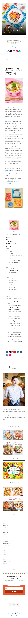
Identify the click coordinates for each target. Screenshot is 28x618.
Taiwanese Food (7, 561)
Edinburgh (5, 536)
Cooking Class (6, 530)
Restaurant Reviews (7, 557)
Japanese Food (6, 543)
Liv (4, 59)
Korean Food (6, 545)
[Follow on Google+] (12, 352)
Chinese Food (6, 525)
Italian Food (5, 541)
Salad (4, 32)
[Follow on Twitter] (10, 352)
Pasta (4, 552)
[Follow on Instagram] (14, 51)
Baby (4, 521)
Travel (4, 565)
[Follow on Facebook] (8, 51)
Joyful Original (14, 615)
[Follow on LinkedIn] (19, 51)
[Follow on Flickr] (10, 355)
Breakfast (5, 523)
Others (4, 550)
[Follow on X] (11, 51)
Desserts (5, 534)
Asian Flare (5, 519)
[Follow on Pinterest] (17, 51)
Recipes (9, 32)
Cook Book (5, 527)
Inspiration (5, 539)
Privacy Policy (11, 613)
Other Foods (6, 548)
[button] (14, 19)
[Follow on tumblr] (21, 352)
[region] (14, 19)
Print (15, 231)
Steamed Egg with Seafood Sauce (8, 58)
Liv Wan (11, 26)
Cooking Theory (6, 532)
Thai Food (5, 563)
